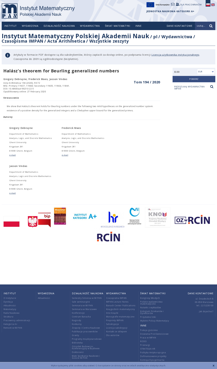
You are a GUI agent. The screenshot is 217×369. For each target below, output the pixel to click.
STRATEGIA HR (147, 348)
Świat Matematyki (117, 25)
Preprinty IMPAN (115, 320)
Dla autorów (112, 335)
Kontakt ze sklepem (116, 331)
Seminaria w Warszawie (84, 309)
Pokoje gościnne (149, 330)
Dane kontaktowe (201, 293)
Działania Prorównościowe (154, 333)
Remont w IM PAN (13, 327)
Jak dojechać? (206, 311)
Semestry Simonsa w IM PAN (87, 298)
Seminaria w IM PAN (82, 305)
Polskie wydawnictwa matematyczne (151, 302)
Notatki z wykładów (150, 307)
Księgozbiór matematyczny (120, 309)
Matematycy (10, 309)
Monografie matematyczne (120, 316)
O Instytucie (10, 298)
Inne (138, 25)
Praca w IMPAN (148, 337)
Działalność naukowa (59, 25)
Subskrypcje (112, 324)
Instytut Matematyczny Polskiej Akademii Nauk (75, 36)
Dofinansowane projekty (153, 356)
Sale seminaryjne (81, 301)
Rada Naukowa (11, 313)
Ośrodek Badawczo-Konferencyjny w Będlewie (86, 347)
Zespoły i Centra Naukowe (86, 327)
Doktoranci (78, 352)
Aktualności (10, 305)
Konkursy (77, 324)
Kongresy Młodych (150, 298)
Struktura (8, 316)
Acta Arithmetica (66, 41)
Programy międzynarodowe (87, 339)
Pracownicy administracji (17, 320)
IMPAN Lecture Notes (117, 301)
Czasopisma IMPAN (22, 41)
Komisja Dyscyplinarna (152, 360)
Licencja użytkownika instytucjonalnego (175, 54)
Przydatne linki (148, 317)
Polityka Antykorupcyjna (153, 352)
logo (38, 11)
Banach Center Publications (120, 305)
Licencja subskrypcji (116, 327)
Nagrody (76, 320)
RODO (143, 341)
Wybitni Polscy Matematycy (154, 320)
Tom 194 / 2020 (147, 82)
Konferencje (78, 313)
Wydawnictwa (90, 25)
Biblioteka (77, 342)
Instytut (10, 25)
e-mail (12, 155)
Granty (75, 335)
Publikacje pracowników (84, 331)
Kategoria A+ (10, 324)
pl (155, 36)
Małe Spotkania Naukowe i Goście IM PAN (86, 356)
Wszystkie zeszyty (109, 41)
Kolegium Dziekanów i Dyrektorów (152, 312)
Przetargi (145, 345)
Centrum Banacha (81, 316)
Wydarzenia (30, 25)
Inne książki (112, 313)
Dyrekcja (8, 301)
